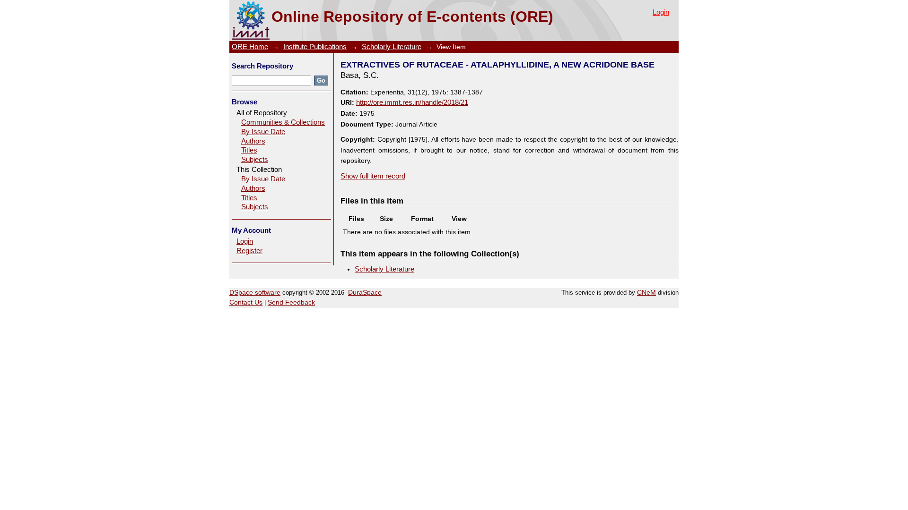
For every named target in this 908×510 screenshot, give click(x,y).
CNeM (646, 292)
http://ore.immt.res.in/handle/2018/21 (412, 102)
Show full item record (372, 176)
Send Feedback (291, 302)
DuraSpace (365, 292)
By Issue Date (263, 132)
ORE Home (250, 47)
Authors (253, 141)
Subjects (254, 159)
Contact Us (245, 302)
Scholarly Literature (391, 47)
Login (661, 12)
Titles (249, 150)
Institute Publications (315, 47)
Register (249, 251)
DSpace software (254, 292)
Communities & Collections (283, 122)
